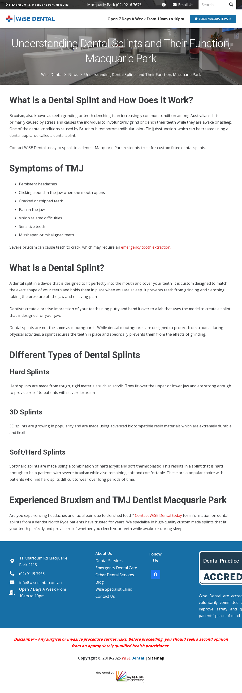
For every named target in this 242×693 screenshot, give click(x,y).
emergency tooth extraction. (146, 247)
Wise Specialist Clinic (113, 589)
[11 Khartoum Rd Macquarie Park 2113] (14, 561)
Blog (99, 582)
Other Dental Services (114, 574)
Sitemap (156, 658)
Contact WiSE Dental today (158, 515)
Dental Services (109, 560)
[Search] (231, 4)
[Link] (30, 18)
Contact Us (105, 596)
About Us (103, 553)
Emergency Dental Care (116, 567)
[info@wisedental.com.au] (14, 582)
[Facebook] (164, 4)
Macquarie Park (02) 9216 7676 (114, 4)
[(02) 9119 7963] (14, 573)
